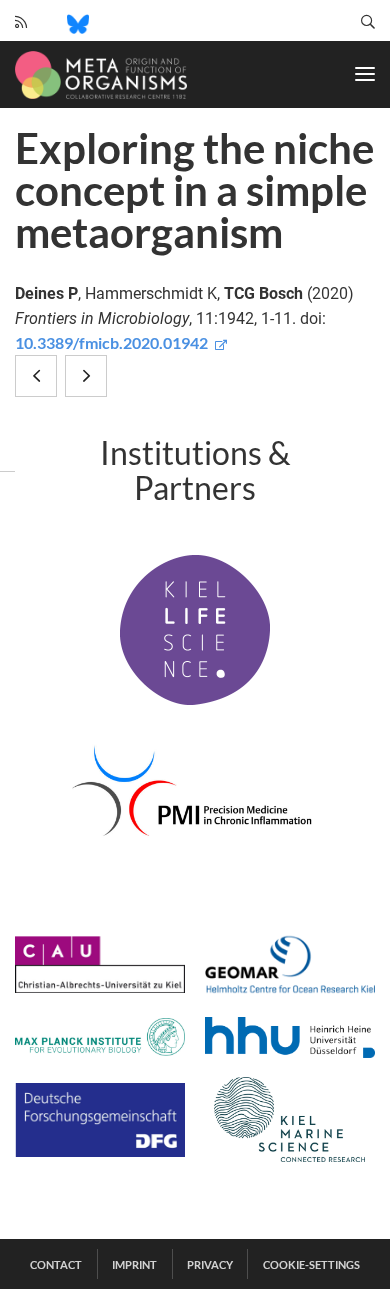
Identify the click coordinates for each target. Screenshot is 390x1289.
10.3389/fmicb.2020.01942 (113, 342)
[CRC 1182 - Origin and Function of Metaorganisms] (101, 75)
